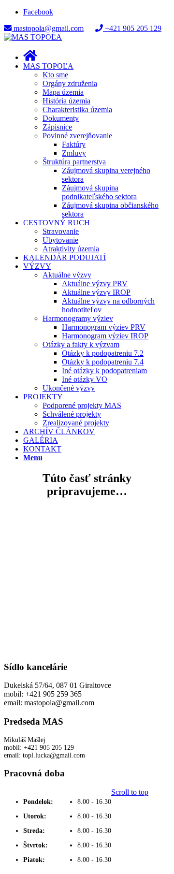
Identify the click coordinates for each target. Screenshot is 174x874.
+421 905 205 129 (132, 28)
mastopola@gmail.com (48, 28)
